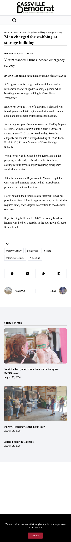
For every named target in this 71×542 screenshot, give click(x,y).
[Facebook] (12, 273)
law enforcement (15, 257)
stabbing (35, 257)
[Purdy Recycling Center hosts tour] (35, 403)
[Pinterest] (43, 273)
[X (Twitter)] (28, 273)
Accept (35, 535)
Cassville (32, 250)
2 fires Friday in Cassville (19, 442)
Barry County (14, 250)
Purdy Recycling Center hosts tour (24, 427)
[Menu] (5, 20)
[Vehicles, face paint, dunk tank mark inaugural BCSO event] (35, 346)
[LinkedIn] (59, 273)
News (30, 53)
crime (47, 250)
